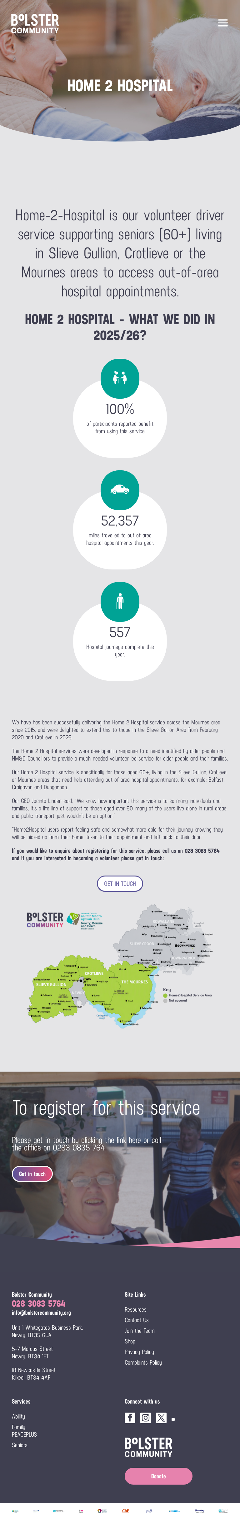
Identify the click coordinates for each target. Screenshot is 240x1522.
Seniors (20, 1445)
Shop (130, 1341)
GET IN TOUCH (120, 883)
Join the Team (140, 1330)
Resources (136, 1309)
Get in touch (32, 1174)
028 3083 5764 (39, 1303)
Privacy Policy (139, 1352)
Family (18, 1427)
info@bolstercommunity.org (41, 1312)
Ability (18, 1416)
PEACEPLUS (24, 1434)
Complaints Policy (143, 1362)
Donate (158, 1476)
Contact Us (137, 1320)
